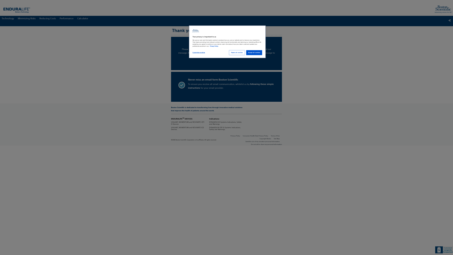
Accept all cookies (254, 52)
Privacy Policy (214, 46)
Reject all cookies (237, 52)
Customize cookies (199, 52)
